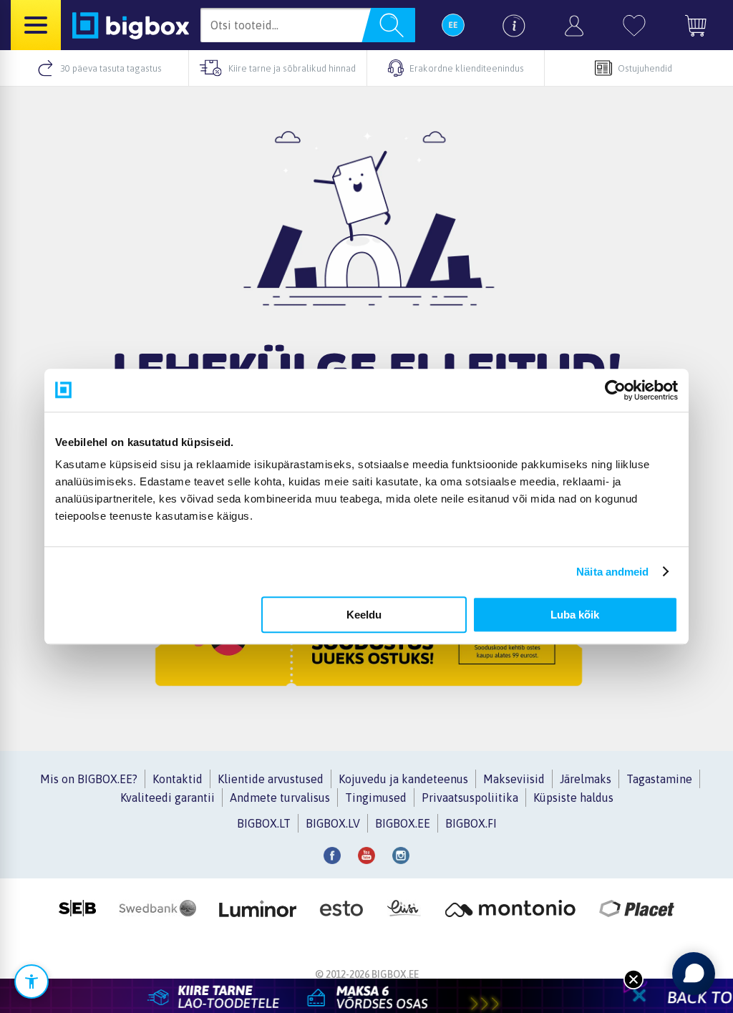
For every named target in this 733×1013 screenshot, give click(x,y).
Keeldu (364, 615)
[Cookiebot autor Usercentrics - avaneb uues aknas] (615, 390)
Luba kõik (574, 615)
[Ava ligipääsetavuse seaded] (31, 981)
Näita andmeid (612, 572)
